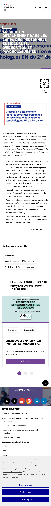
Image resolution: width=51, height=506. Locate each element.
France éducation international (14, 425)
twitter (7, 401)
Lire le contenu (25, 361)
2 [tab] (25, 373)
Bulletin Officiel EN (15, 164)
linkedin (37, 401)
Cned (4, 451)
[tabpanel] (25, 331)
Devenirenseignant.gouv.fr (12, 437)
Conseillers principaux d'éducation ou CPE (21, 261)
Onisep (4, 455)
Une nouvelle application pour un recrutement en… (23, 342)
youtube (22, 401)
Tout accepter (25, 499)
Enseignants (10, 255)
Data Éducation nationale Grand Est (15, 442)
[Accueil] (9, 7)
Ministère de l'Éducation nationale (15, 414)
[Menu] (46, 8)
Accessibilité (40, 8)
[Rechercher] (35, 8)
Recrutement (13, 330)
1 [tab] (19, 373)
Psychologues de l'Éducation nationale (19, 267)
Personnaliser (25, 484)
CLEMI (4, 446)
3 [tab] (31, 373)
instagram (29, 401)
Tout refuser (26, 492)
